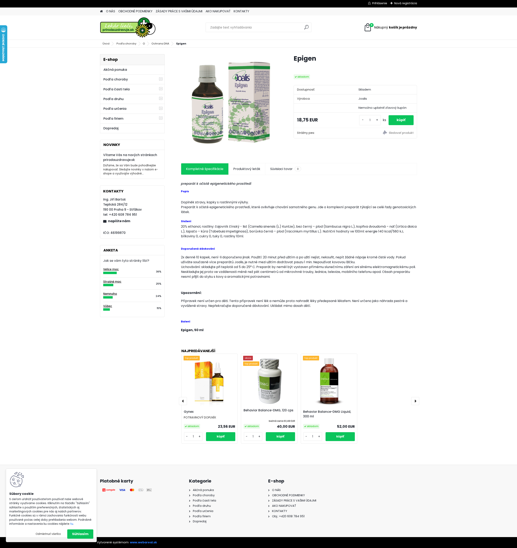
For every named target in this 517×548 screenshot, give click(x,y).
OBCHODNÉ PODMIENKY (135, 11)
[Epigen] (231, 104)
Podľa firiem (113, 118)
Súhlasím (80, 534)
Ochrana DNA (160, 43)
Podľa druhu (113, 99)
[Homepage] (101, 11)
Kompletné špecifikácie (204, 169)
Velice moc (111, 269)
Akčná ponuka (115, 69)
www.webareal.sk (143, 542)
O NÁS (110, 11)
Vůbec (107, 306)
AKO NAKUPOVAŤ (218, 11)
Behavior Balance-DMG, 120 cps (268, 410)
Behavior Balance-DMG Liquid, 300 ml (327, 414)
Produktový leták (246, 169)
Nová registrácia (405, 3)
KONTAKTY (241, 11)
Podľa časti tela (116, 89)
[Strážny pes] (386, 133)
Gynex (189, 412)
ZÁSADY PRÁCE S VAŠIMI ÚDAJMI (179, 11)
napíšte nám (119, 221)
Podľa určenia (114, 108)
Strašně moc (112, 282)
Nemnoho (110, 294)
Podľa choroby (126, 43)
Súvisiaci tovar (284, 169)
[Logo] (128, 27)
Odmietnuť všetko (48, 534)
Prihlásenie (379, 3)
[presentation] (183, 401)
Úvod (106, 43)
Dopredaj (111, 128)
